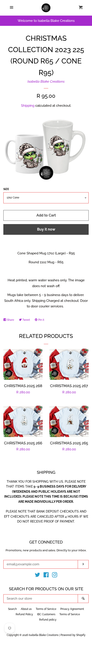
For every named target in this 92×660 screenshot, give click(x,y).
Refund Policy (24, 614)
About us (26, 609)
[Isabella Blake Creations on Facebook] (46, 576)
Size (6, 189)
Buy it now (46, 229)
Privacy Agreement (72, 609)
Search (12, 609)
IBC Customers (46, 614)
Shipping (27, 106)
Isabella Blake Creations (46, 82)
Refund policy (47, 619)
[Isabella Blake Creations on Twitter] (37, 576)
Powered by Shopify (73, 635)
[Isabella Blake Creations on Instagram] (54, 576)
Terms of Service (46, 609)
